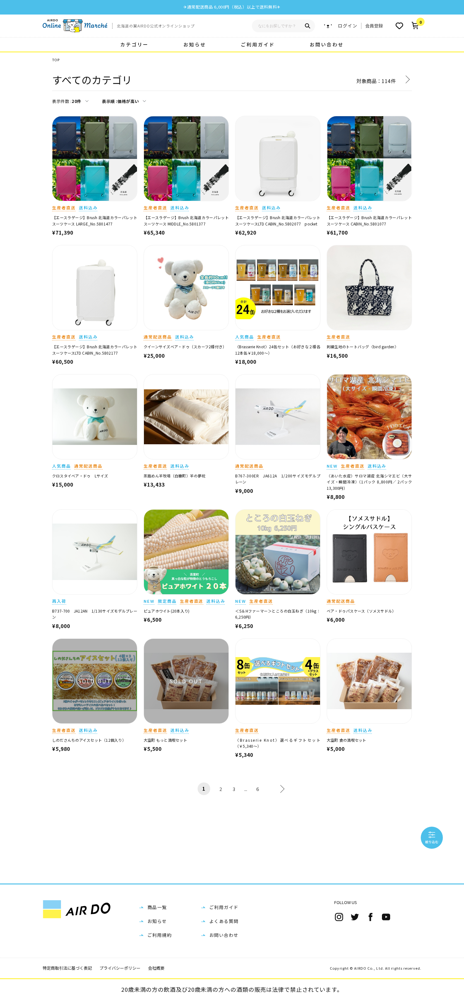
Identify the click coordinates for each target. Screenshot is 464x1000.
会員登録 (374, 25)
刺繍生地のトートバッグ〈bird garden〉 (362, 346)
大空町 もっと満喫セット (165, 740)
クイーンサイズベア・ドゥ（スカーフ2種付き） (185, 346)
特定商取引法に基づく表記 (67, 968)
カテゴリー (134, 44)
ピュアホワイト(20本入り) (166, 611)
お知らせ (194, 44)
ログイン (347, 26)
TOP (55, 60)
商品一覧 (157, 907)
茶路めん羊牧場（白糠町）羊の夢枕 (174, 475)
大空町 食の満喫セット (346, 740)
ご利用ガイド (258, 44)
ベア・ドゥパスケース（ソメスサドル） (361, 611)
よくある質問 (223, 921)
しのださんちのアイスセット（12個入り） (89, 740)
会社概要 (156, 968)
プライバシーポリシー (119, 968)
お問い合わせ (327, 44)
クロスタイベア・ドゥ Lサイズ (80, 475)
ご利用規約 (159, 935)
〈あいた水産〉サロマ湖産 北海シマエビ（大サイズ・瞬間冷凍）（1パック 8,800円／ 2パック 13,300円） (369, 481)
